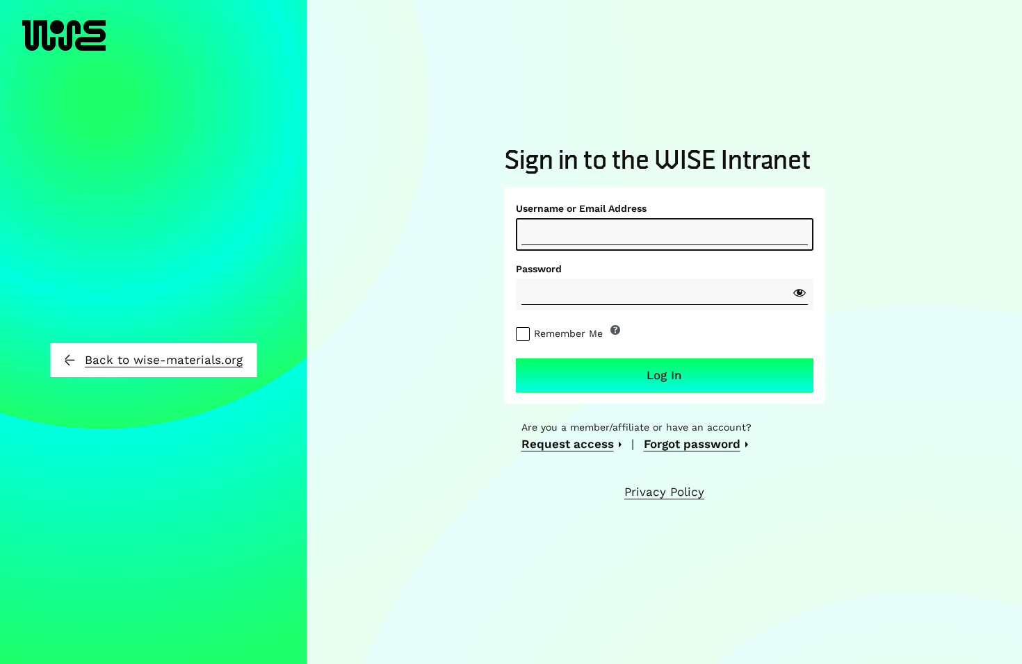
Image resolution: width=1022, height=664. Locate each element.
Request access (567, 444)
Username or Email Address (581, 208)
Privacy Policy (664, 492)
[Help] (615, 330)
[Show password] (799, 292)
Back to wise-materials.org (164, 360)
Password (539, 268)
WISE (64, 49)
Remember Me (568, 333)
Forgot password (692, 444)
